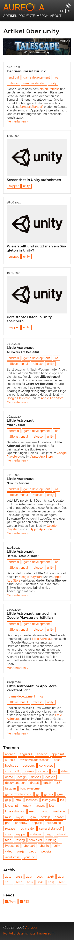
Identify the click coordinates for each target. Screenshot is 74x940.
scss (8, 834)
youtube (29, 857)
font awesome (29, 788)
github (48, 794)
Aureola (31, 928)
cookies (29, 771)
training (51, 840)
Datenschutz (25, 933)
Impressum (45, 933)
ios (56, 77)
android (14, 77)
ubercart (29, 845)
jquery (27, 805)
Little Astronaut (23, 350)
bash (57, 759)
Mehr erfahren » (17, 121)
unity (53, 83)
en (62, 11)
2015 (40, 876)
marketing (60, 811)
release (13, 83)
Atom (12, 901)
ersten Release (49, 89)
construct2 (12, 771)
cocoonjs (29, 765)
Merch (42, 16)
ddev (64, 771)
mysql (20, 817)
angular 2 (26, 754)
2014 (29, 876)
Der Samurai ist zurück (26, 71)
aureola (10, 759)
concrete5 (46, 765)
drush (47, 782)
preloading (53, 822)
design (22, 777)
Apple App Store (52, 398)
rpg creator (27, 828)
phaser (59, 817)
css (54, 771)
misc (8, 817)
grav (60, 794)
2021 (30, 882)
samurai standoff (34, 83)
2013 (19, 876)
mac (32, 811)
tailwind (61, 834)
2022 (40, 882)
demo (9, 777)
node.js (45, 817)
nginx (32, 817)
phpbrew (21, 822)
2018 (8, 882)
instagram (49, 800)
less (51, 805)
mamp (44, 811)
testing (20, 840)
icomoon (32, 800)
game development (36, 77)
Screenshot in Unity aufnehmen (34, 180)
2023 (51, 882)
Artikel (10, 16)
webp (32, 851)
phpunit (37, 822)
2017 (61, 876)
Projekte (27, 16)
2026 (62, 882)
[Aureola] (37, 7)
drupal (34, 782)
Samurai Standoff (31, 106)
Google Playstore (18, 398)
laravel (40, 805)
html (18, 800)
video (8, 851)
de (68, 11)
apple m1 (58, 754)
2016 (50, 876)
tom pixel (35, 840)
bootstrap (11, 765)
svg (48, 834)
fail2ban (10, 788)
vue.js (20, 851)
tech (8, 840)
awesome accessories (34, 759)
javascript (11, 805)
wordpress (12, 857)
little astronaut (18, 363)
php (7, 822)
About (55, 16)
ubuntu (44, 845)
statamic (36, 834)
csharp (43, 771)
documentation (15, 782)
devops (36, 777)
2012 (8, 876)
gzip (8, 800)
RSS (26, 901)
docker (50, 777)
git (38, 794)
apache (42, 754)
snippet (14, 186)
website (46, 851)
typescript (12, 845)
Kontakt (9, 933)
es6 (58, 782)
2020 (19, 882)
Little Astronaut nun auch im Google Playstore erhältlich (31, 616)
